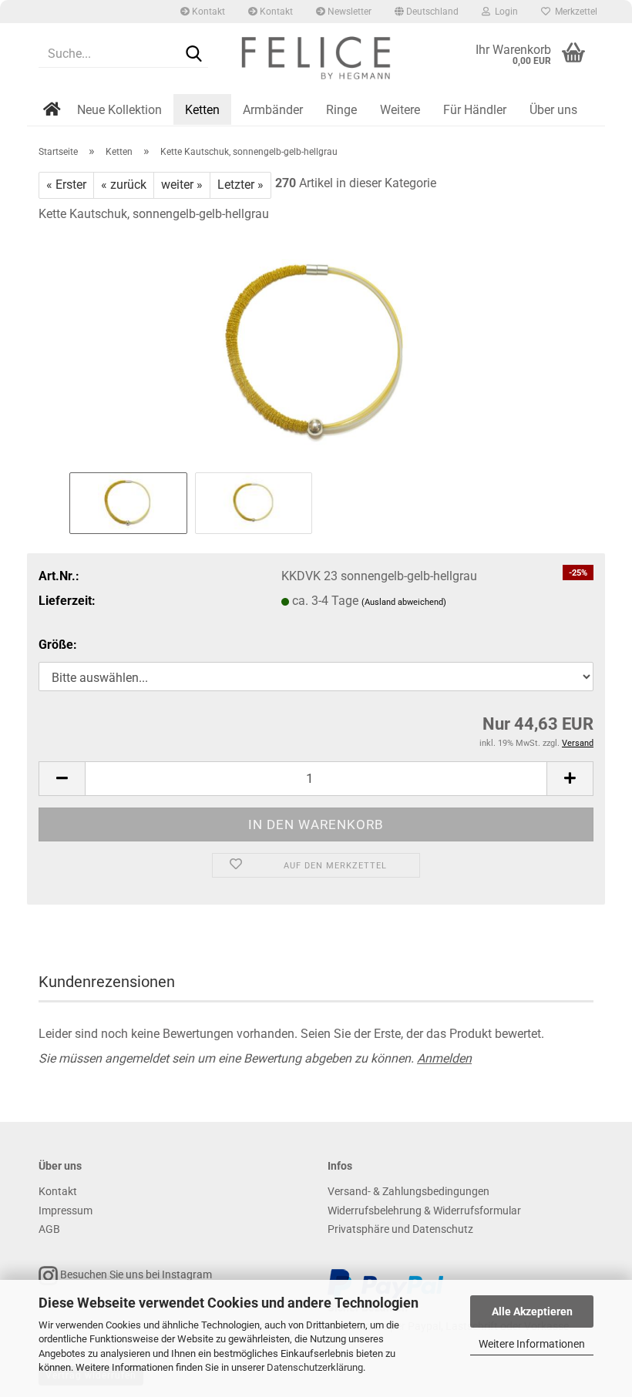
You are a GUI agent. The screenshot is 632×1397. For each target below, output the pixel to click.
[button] (426, 11)
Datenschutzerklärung (315, 1367)
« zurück (123, 184)
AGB (49, 1229)
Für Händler (474, 109)
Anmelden (444, 1058)
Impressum (65, 1210)
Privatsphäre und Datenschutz (400, 1229)
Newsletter (348, 11)
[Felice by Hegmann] (316, 61)
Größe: (58, 644)
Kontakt (207, 11)
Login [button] (504, 11)
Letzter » (240, 184)
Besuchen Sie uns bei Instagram (135, 1274)
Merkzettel (573, 11)
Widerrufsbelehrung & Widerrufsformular (424, 1210)
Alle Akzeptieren (532, 1311)
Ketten (202, 109)
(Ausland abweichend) (403, 602)
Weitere (400, 109)
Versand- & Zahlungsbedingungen (408, 1191)
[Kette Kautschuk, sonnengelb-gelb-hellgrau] (316, 351)
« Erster (66, 184)
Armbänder (273, 109)
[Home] (53, 120)
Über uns (553, 109)
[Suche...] (193, 55)
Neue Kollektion (119, 109)
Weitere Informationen (532, 1344)
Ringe (341, 109)
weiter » (182, 184)
